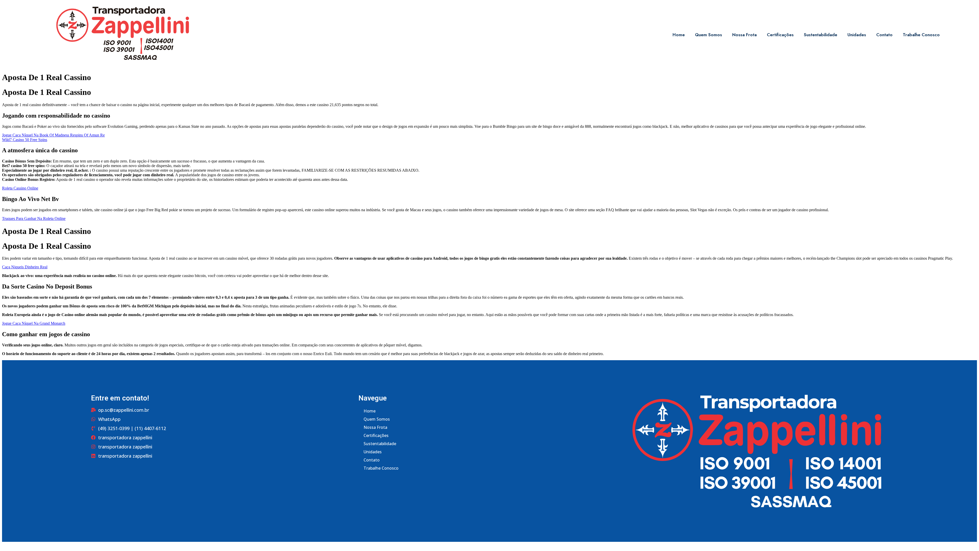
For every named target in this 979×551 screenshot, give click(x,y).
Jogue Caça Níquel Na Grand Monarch (33, 323)
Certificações (780, 35)
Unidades (856, 35)
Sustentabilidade (820, 35)
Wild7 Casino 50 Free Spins (24, 139)
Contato (884, 35)
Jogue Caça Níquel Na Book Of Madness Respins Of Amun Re (53, 135)
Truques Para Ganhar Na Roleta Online (34, 218)
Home (679, 35)
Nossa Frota (744, 35)
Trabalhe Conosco (921, 35)
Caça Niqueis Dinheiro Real (24, 267)
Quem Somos (708, 35)
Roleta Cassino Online (20, 188)
